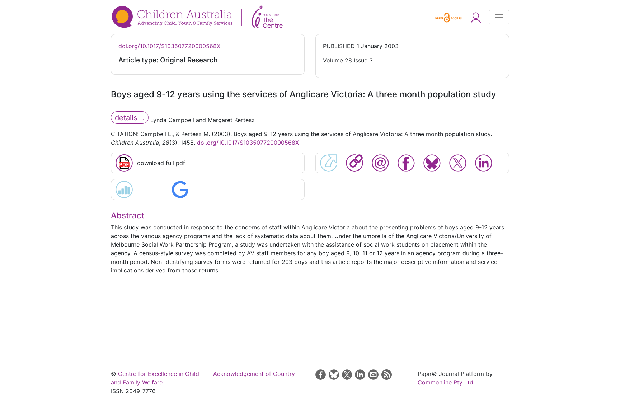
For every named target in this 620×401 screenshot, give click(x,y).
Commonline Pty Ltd (445, 382)
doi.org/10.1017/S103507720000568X (169, 46)
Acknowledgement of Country (254, 373)
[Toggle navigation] (499, 17)
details (127, 117)
